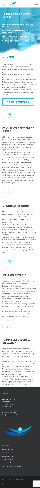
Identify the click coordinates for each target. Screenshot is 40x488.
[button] (36, 4)
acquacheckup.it (7, 459)
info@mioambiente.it (9, 415)
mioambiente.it (7, 449)
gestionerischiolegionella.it (11, 466)
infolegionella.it (7, 463)
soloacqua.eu (6, 453)
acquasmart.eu (7, 456)
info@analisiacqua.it (9, 412)
